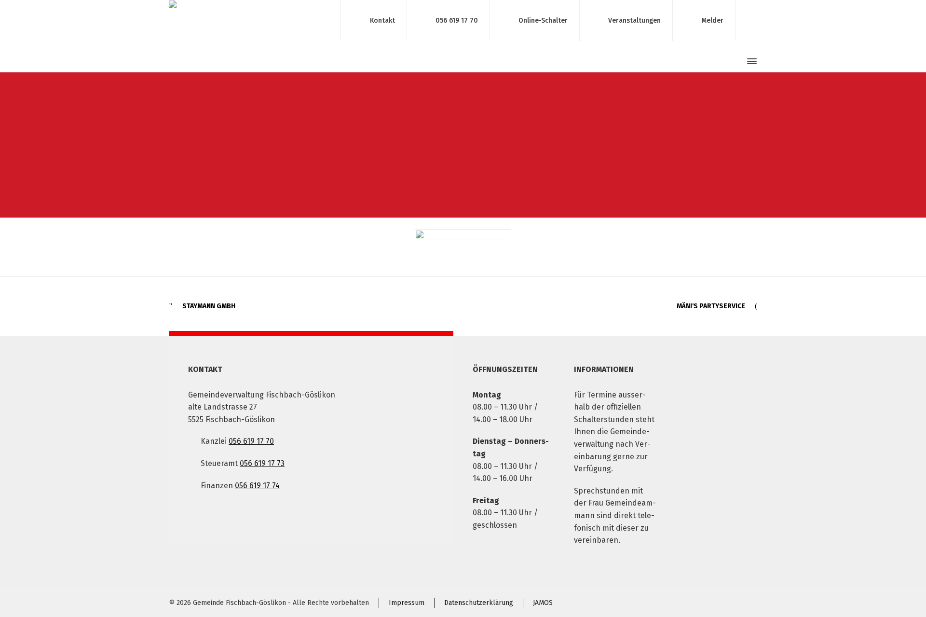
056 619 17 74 (257, 485)
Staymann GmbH (208, 306)
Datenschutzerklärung (478, 603)
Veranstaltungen (634, 20)
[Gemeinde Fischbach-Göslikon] (249, 20)
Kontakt (382, 20)
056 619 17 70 (457, 20)
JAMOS (543, 603)
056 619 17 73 (262, 463)
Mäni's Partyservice (711, 306)
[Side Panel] (750, 61)
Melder (712, 20)
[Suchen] (734, 61)
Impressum (406, 603)
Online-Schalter (543, 20)
